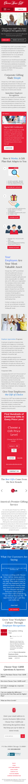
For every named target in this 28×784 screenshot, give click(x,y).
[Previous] (2, 490)
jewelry (20, 68)
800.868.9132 (15, 749)
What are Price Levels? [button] (8, 700)
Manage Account (14, 247)
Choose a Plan (14, 217)
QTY (14, 449)
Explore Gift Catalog (14, 187)
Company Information (14, 775)
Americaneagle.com (18, 780)
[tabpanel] (14, 28)
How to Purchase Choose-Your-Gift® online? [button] (13, 675)
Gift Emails (5, 113)
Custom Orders (14, 773)
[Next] (25, 490)
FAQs (14, 765)
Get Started (14, 609)
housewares (21, 64)
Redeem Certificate (18, 40)
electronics (8, 64)
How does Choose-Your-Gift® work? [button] (13, 681)
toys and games (16, 66)
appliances (14, 64)
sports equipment (6, 66)
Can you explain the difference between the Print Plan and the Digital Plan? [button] (13, 694)
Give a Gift (6, 40)
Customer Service (14, 767)
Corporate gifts (5, 374)
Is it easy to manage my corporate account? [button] (12, 686)
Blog (14, 763)
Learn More (8, 148)
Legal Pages (14, 769)
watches (3, 70)
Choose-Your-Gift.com (12, 779)
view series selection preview (14, 464)
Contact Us (14, 471)
